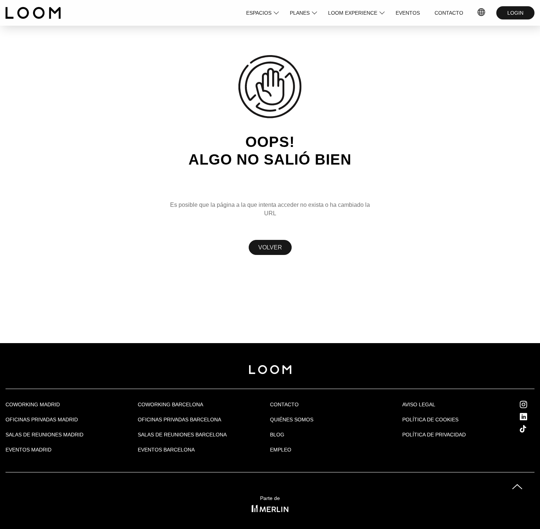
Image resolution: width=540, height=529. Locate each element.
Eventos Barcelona (166, 450)
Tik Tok (530, 429)
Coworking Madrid (33, 404)
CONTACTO (449, 13)
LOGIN (515, 13)
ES (481, 13)
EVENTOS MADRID (28, 450)
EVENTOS (408, 13)
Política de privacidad (434, 435)
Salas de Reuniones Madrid (44, 435)
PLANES (300, 13)
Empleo (280, 450)
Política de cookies (430, 419)
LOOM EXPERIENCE (352, 13)
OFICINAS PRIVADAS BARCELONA (179, 419)
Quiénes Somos (291, 419)
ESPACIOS (258, 13)
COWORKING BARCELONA (170, 404)
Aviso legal (418, 404)
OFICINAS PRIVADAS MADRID (42, 419)
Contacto (284, 404)
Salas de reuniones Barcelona (182, 435)
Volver (270, 247)
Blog (277, 435)
